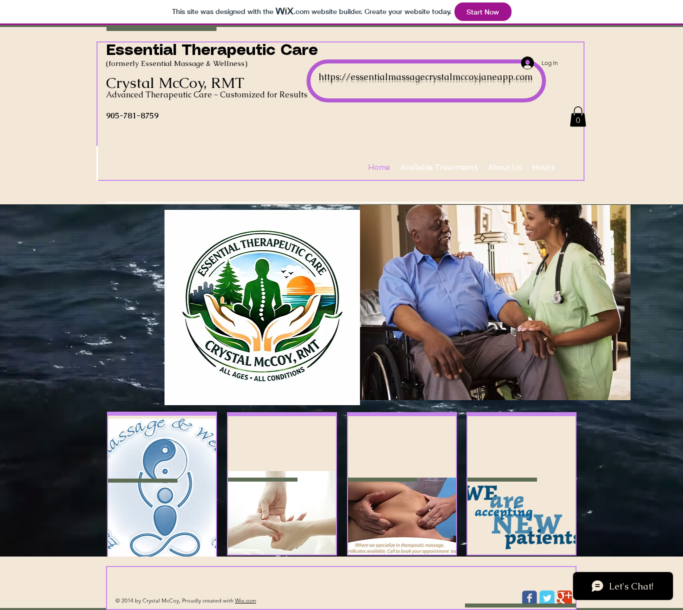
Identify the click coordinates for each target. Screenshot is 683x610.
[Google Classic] (564, 598)
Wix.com (245, 600)
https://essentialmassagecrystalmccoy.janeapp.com (425, 76)
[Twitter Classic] (547, 598)
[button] (578, 116)
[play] (606, 391)
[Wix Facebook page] (529, 598)
